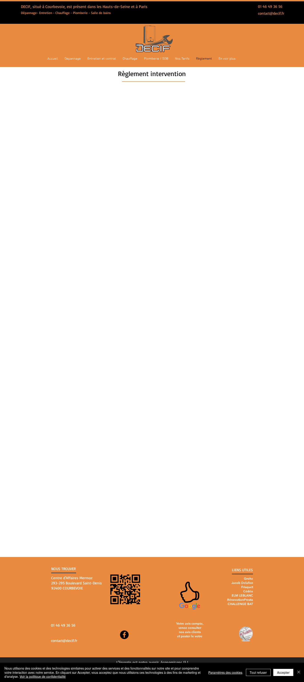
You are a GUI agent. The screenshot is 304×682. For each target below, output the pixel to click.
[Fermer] (298, 672)
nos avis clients (190, 632)
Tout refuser (258, 672)
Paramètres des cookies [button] (225, 672)
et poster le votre (189, 636)
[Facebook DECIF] (124, 634)
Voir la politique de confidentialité (43, 676)
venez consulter (189, 628)
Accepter (283, 672)
